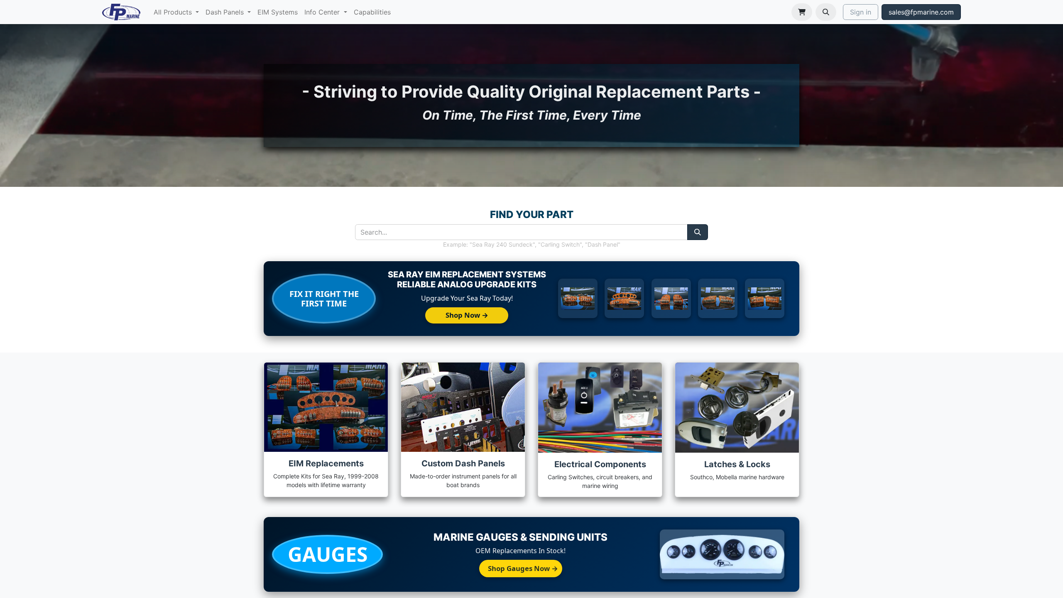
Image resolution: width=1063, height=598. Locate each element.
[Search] (697, 232)
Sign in (860, 12)
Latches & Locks (737, 464)
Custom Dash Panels (463, 463)
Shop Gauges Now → (523, 568)
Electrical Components (600, 464)
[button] (826, 12)
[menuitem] (176, 12)
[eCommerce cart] (801, 12)
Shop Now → (467, 315)
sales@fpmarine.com (921, 12)
